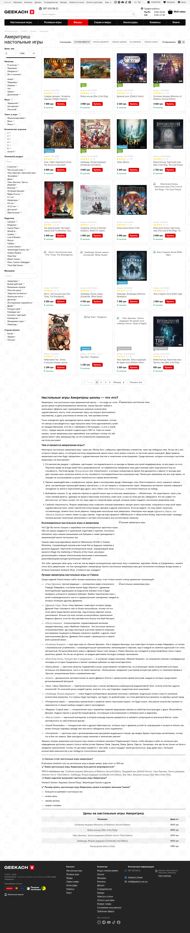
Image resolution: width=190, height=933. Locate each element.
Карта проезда (164, 876)
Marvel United (52, 717)
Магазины (18, 2)
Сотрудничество (51, 2)
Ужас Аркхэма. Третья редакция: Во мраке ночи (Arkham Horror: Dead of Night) (132, 362)
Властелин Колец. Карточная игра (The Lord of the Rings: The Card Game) (167, 230)
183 (130, 159)
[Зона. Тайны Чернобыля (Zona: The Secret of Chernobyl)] (59, 134)
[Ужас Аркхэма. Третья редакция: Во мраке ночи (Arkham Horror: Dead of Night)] (132, 331)
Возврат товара (104, 904)
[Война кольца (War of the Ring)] (95, 68)
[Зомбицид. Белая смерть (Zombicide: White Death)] (95, 265)
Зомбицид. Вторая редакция (60, 694)
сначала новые (151, 42)
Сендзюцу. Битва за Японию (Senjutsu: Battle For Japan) (93, 229)
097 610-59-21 (50, 8)
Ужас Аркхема (53, 584)
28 (167, 159)
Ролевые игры (53, 22)
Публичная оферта (105, 911)
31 (94, 225)
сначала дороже (119, 42)
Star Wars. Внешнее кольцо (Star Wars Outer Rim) (147, 774)
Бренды (63, 2)
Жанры (78, 22)
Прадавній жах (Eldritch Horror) (137, 771)
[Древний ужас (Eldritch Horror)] (132, 68)
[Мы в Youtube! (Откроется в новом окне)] (122, 2)
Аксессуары (130, 22)
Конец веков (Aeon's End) (102, 846)
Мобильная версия (15, 895)
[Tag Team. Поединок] (95, 331)
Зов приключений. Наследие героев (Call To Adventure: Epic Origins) (57, 230)
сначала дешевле (101, 42)
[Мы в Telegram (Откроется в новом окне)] (119, 2)
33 (57, 93)
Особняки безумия (55, 644)
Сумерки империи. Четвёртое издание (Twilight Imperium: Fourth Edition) (57, 99)
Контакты (28, 2)
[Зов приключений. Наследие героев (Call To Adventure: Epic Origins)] (59, 200)
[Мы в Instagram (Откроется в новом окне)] (115, 2)
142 (167, 93)
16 (167, 291)
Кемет (49, 678)
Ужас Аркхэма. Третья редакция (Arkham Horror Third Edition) (102, 835)
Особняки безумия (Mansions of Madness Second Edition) (93, 771)
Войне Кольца (116, 489)
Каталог (7, 2)
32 (57, 291)
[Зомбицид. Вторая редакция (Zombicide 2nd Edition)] (95, 134)
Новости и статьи (76, 2)
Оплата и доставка (94, 2)
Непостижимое (53, 623)
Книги (176, 22)
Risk (45, 430)
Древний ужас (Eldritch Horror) (130, 96)
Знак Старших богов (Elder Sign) (167, 294)
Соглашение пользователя (109, 907)
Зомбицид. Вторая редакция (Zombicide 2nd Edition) (96, 774)
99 (94, 93)
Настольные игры (21, 22)
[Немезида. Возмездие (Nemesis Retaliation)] (132, 265)
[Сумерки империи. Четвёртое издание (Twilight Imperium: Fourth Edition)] (59, 68)
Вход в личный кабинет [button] (107, 870)
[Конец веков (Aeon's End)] (132, 200)
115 (130, 93)
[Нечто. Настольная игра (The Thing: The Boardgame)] (59, 265)
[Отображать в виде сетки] (180, 42)
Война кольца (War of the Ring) (102, 830)
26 (130, 356)
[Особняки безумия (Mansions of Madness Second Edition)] (168, 68)
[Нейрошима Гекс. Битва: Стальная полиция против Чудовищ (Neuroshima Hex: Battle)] (59, 331)
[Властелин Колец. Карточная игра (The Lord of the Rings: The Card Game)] (168, 200)
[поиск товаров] (133, 14)
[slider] (5, 58)
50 (94, 159)
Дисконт (38, 2)
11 (94, 291)
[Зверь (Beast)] (132, 134)
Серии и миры (102, 22)
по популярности (82, 42)
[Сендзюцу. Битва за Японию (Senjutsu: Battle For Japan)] (95, 200)
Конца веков (82, 471)
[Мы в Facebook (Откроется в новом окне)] (130, 2)
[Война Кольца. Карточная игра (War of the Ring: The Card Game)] (168, 134)
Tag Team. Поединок (89, 357)
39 (57, 159)
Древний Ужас (53, 605)
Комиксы (155, 22)
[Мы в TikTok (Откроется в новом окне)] (126, 2)
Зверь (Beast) (123, 162)
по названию (135, 42)
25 (57, 225)
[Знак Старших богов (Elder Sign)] (168, 265)
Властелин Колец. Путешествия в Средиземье (68, 659)
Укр (135, 2)
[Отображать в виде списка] (183, 42)
